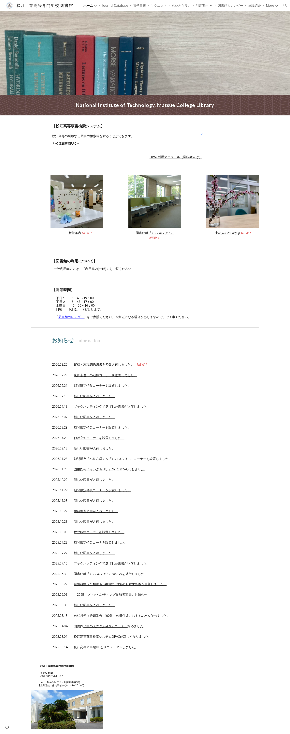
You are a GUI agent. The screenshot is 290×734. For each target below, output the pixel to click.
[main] (145, 105)
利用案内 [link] (202, 5)
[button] (285, 5)
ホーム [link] (88, 5)
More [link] (270, 5)
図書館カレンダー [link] (230, 5)
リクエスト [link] (159, 5)
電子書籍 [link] (139, 5)
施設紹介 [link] (254, 5)
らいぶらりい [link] (181, 5)
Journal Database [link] (115, 5)
